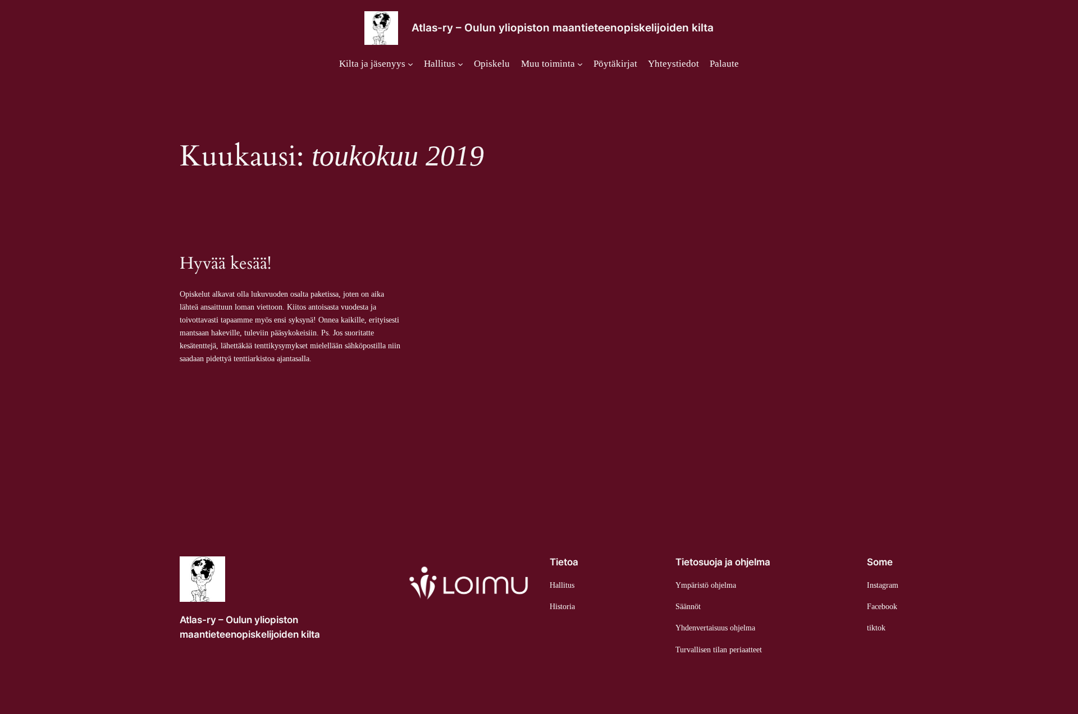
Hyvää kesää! (225, 264)
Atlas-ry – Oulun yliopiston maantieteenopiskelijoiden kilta (563, 27)
